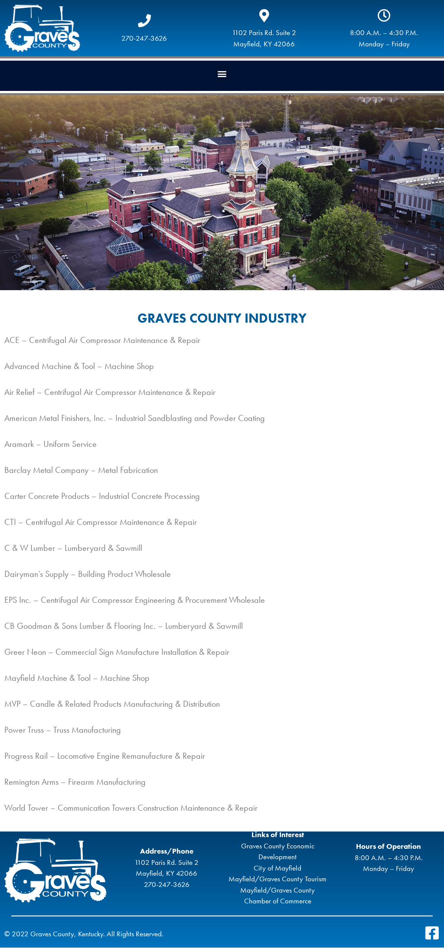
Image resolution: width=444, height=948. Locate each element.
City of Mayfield (277, 868)
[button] (222, 74)
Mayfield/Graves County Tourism (277, 878)
